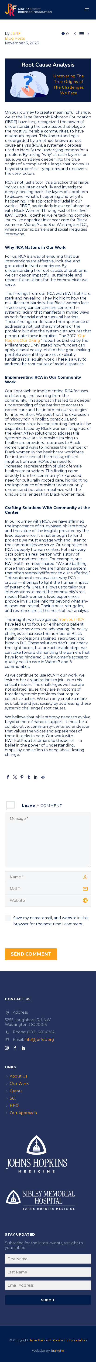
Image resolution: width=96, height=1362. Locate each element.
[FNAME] (48, 1259)
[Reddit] (43, 777)
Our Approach (23, 1113)
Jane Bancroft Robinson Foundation (58, 1340)
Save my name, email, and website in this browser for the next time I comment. (50, 921)
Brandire (57, 1350)
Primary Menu (87, 9)
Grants (16, 1091)
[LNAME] (48, 1273)
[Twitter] (15, 777)
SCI (13, 1098)
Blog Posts (15, 38)
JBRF (16, 33)
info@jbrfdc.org (39, 1039)
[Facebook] (8, 777)
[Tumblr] (29, 777)
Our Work (19, 1083)
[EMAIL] (48, 1286)
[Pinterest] (22, 777)
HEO (14, 1105)
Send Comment (31, 954)
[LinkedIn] (36, 777)
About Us (18, 1076)
